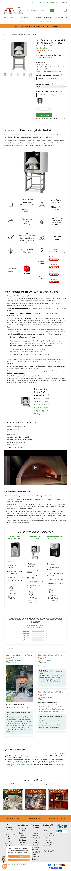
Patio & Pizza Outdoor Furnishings (17, 865)
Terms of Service (35, 852)
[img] (9, 658)
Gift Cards (22, 840)
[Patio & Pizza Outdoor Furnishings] (14, 10)
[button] (40, 50)
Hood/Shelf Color (47, 92)
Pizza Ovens (24, 17)
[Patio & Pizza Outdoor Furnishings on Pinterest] (48, 851)
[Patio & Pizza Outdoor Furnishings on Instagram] (51, 851)
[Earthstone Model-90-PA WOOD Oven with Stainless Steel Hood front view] (19, 55)
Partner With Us (44, 22)
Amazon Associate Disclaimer (35, 856)
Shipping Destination (47, 75)
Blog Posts (32, 22)
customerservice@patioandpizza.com (19, 764)
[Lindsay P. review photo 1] (19, 683)
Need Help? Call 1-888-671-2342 (48, 2)
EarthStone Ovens (42, 48)
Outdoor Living (9, 17)
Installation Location (43, 84)
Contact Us (34, 2)
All (8, 34)
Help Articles (63, 2)
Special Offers (61, 17)
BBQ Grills (37, 17)
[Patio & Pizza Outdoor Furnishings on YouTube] (46, 851)
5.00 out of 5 (40, 625)
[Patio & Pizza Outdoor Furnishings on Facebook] (44, 851)
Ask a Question (59, 754)
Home (4, 34)
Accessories (47, 17)
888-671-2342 (9, 829)
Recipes (22, 22)
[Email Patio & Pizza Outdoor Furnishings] (53, 851)
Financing (22, 838)
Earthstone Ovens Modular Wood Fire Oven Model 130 (50, 656)
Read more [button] (10, 732)
